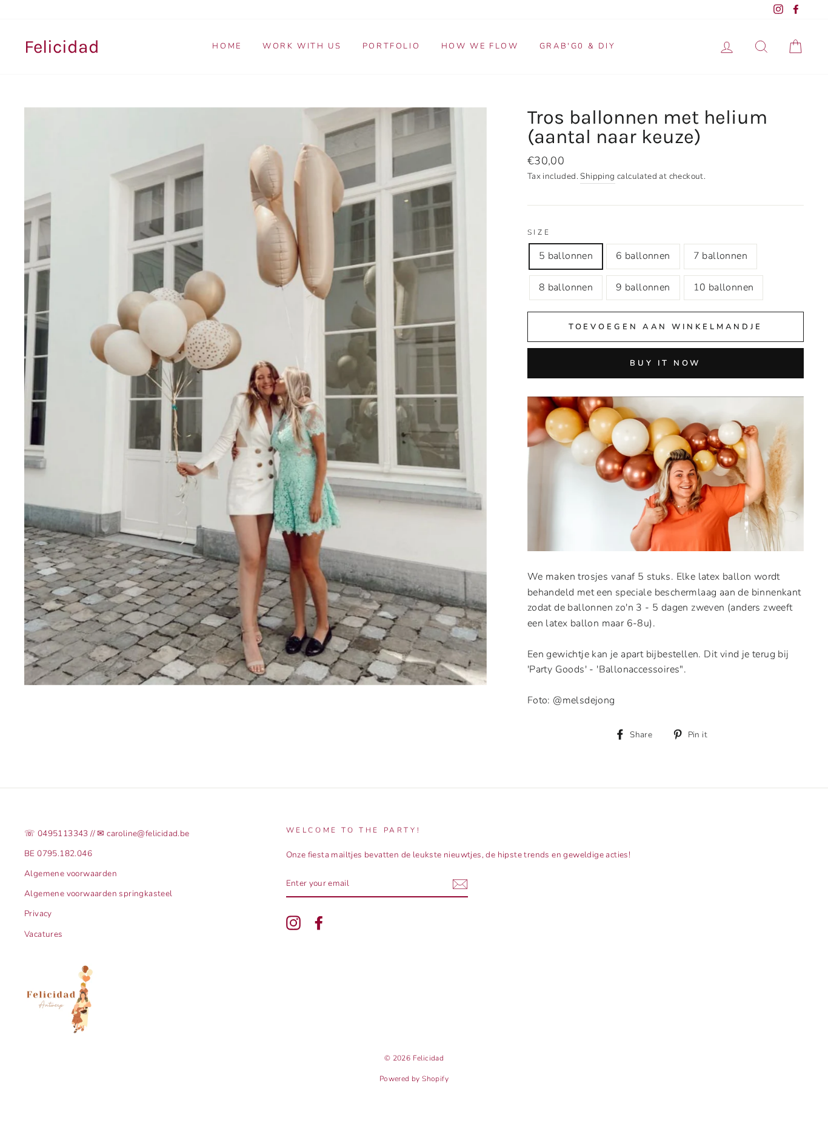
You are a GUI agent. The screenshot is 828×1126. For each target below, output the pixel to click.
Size (538, 232)
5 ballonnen (566, 256)
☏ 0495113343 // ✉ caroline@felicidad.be (107, 833)
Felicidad (61, 47)
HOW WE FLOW (480, 46)
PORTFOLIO (391, 46)
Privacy (38, 913)
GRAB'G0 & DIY (577, 46)
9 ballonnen (643, 287)
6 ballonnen (643, 256)
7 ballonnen (720, 256)
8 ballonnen (566, 287)
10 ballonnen (723, 287)
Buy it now (665, 363)
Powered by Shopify (414, 1079)
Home (226, 46)
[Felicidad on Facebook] (319, 923)
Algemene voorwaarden (70, 873)
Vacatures (43, 934)
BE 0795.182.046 (58, 853)
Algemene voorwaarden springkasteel (98, 893)
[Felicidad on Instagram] (293, 923)
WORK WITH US (301, 46)
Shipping (597, 176)
